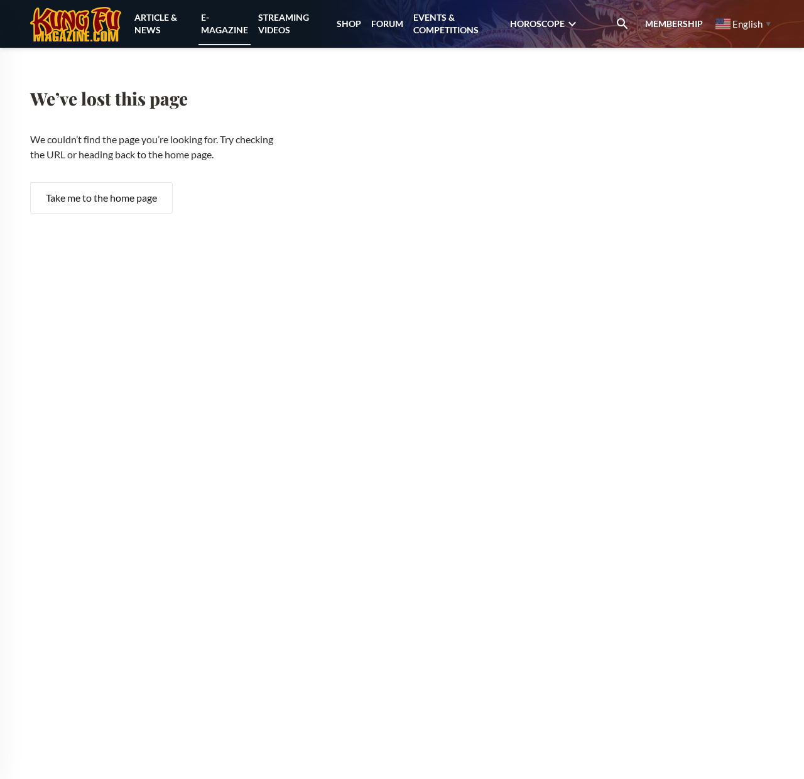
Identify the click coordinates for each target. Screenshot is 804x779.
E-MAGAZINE (224, 23)
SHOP (349, 23)
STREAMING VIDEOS (283, 23)
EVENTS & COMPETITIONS (446, 23)
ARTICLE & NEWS (155, 23)
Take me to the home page (101, 198)
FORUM (387, 23)
